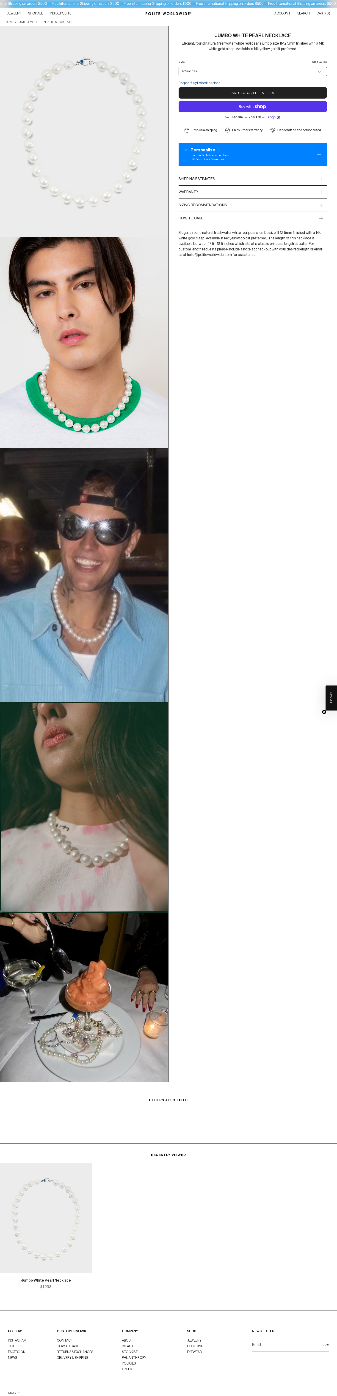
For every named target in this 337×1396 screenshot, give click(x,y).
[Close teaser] (324, 712)
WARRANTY (188, 192)
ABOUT (127, 1324)
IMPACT (128, 1330)
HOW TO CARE (191, 218)
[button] (14, 13)
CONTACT (65, 1324)
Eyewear (194, 1335)
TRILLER (14, 1330)
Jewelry (194, 1324)
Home (10, 21)
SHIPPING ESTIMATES (197, 179)
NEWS (12, 1341)
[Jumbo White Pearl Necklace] (46, 1218)
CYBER (127, 1353)
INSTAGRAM (17, 1324)
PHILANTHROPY (134, 1341)
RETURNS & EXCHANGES (75, 1335)
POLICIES (129, 1347)
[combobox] (253, 71)
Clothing (195, 1330)
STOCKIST (130, 1335)
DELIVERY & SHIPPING (72, 1341)
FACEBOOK (16, 1335)
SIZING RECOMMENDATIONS (203, 205)
